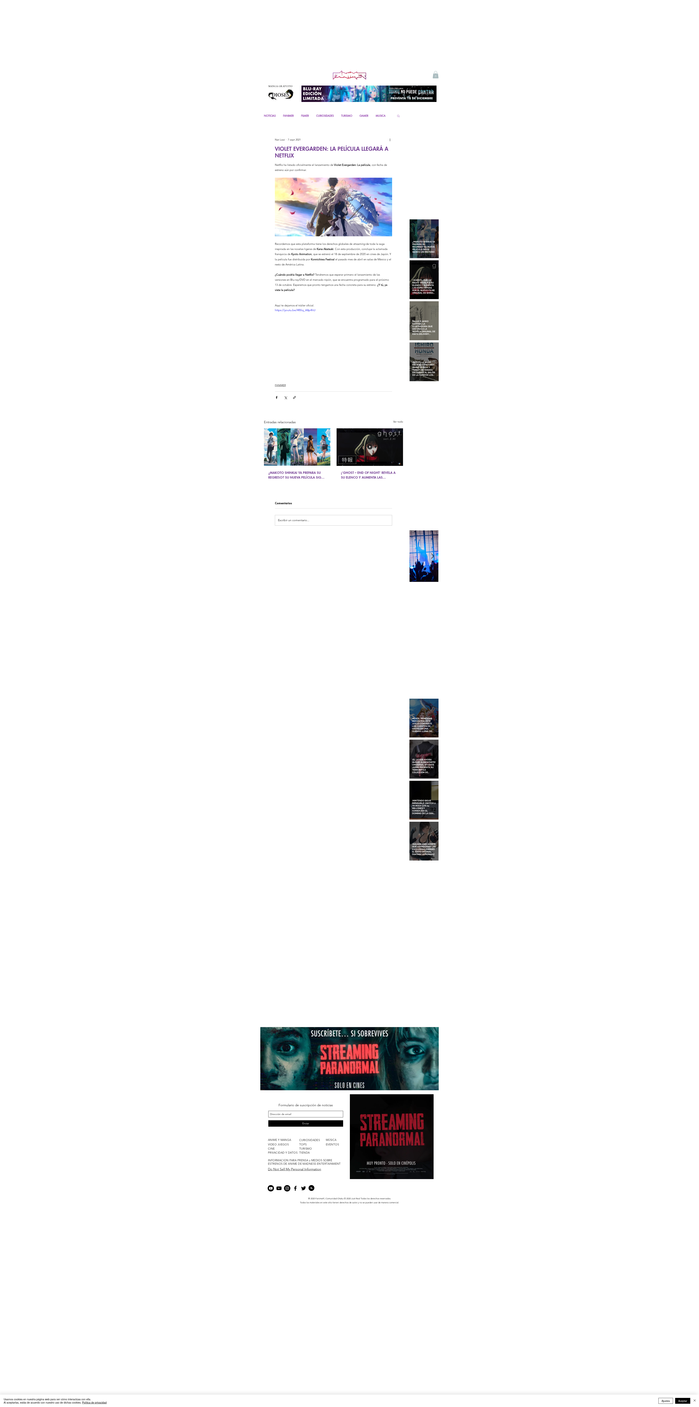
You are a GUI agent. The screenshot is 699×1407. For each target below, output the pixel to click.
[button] (436, 74)
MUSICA (381, 115)
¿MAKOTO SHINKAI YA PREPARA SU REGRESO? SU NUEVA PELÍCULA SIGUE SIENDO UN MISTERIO (296, 475)
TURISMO (346, 115)
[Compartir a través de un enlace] (294, 397)
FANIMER (288, 115)
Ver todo (398, 421)
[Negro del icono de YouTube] (279, 1188)
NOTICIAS (270, 115)
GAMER (364, 115)
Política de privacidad (94, 1402)
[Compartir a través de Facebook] (276, 397)
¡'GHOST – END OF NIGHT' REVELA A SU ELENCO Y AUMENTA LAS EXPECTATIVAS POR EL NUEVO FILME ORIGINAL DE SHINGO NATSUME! (368, 475)
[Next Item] (432, 556)
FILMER (305, 115)
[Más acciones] (390, 140)
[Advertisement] (349, 41)
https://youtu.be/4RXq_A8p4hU (295, 310)
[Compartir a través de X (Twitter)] (285, 397)
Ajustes (666, 1401)
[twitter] (303, 1188)
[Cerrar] (694, 1401)
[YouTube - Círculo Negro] (271, 1188)
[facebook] (295, 1188)
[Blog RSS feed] (311, 1188)
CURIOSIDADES (325, 115)
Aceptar (682, 1401)
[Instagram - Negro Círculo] (287, 1188)
